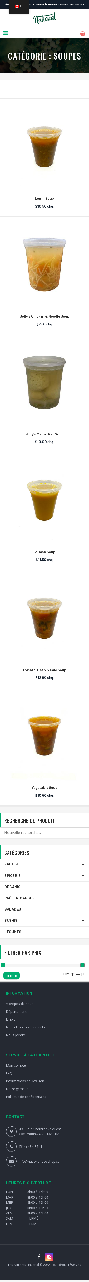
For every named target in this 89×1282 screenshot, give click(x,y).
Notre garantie (17, 1089)
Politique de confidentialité (26, 1096)
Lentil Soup (44, 199)
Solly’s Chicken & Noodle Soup (44, 317)
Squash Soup (44, 552)
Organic (13, 887)
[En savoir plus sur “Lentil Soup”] (44, 187)
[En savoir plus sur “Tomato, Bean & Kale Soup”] (44, 658)
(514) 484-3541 (30, 1146)
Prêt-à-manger (20, 898)
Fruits (11, 864)
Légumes (13, 932)
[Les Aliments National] (44, 18)
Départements (17, 1011)
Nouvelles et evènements (25, 1027)
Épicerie (13, 876)
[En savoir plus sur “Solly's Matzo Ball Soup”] (44, 422)
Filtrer (11, 975)
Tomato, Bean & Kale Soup (44, 670)
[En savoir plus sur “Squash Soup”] (44, 540)
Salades (13, 909)
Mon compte (16, 1065)
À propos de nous (19, 1003)
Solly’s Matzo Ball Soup (44, 434)
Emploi (11, 1019)
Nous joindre (16, 1035)
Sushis (11, 921)
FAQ (9, 1073)
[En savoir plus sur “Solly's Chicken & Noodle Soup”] (44, 304)
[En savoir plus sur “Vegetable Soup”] (44, 776)
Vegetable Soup (44, 788)
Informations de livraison (25, 1081)
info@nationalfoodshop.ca (39, 1161)
